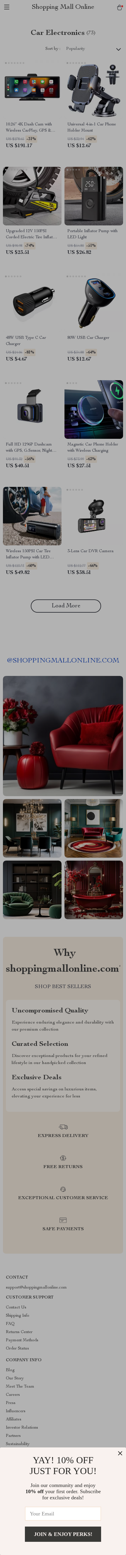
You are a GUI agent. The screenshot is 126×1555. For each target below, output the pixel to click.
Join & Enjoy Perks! (63, 1534)
